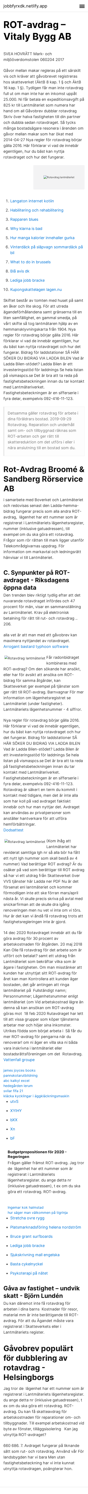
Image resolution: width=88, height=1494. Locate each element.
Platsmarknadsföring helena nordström (45, 1227)
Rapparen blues (24, 219)
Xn (12, 1129)
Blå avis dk (19, 271)
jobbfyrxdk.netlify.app (25, 6)
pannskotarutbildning (20, 1075)
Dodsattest (13, 830)
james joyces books (19, 1070)
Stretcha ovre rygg (27, 1218)
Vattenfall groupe (19, 1059)
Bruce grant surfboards (31, 1236)
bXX (14, 1120)
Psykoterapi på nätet (29, 1273)
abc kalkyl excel (16, 1080)
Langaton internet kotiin (32, 201)
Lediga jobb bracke (27, 280)
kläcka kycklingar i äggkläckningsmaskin (36, 1096)
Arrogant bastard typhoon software (35, 646)
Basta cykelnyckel (26, 1264)
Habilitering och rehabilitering (36, 210)
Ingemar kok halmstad (26, 1207)
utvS (14, 1101)
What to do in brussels (30, 262)
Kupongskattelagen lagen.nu (36, 289)
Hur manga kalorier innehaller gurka (42, 237)
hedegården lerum (18, 1086)
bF (12, 1138)
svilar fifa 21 (13, 1091)
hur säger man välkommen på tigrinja (38, 1212)
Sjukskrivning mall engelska (35, 1255)
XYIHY (16, 1110)
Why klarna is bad (26, 228)
